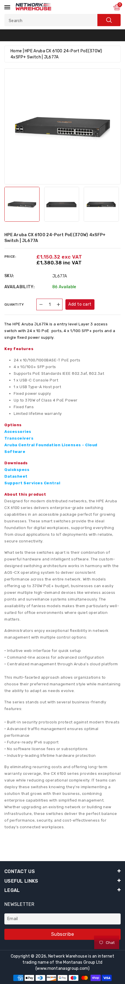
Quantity (14, 304)
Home (16, 51)
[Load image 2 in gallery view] (61, 204)
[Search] (109, 20)
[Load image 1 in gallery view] (22, 204)
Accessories (17, 431)
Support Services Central (32, 483)
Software (14, 451)
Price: (10, 256)
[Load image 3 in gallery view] (101, 204)
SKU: (9, 275)
